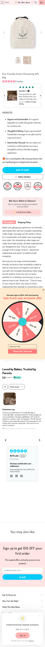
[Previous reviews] (4, 95)
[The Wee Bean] (22, 2)
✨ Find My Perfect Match (22, 212)
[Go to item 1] (9, 399)
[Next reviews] (40, 95)
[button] (8, 81)
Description (9, 222)
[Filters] (5, 387)
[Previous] (4, 32)
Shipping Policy (24, 222)
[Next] (41, 32)
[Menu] (1, 2)
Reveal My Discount (22, 351)
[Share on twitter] (16, 476)
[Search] (35, 2)
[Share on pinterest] (21, 476)
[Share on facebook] (11, 476)
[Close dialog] (43, 289)
